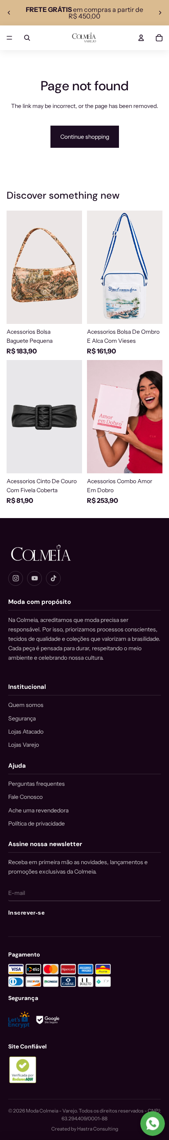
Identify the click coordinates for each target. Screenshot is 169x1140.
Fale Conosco (25, 797)
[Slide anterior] (9, 13)
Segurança (22, 718)
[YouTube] (34, 578)
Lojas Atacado (25, 731)
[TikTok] (53, 578)
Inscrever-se (26, 912)
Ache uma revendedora (38, 810)
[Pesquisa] (27, 38)
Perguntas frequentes (36, 783)
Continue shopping (84, 136)
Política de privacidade (36, 823)
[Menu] (9, 37)
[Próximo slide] (160, 13)
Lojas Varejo (23, 744)
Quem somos (25, 705)
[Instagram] (15, 578)
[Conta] (141, 38)
